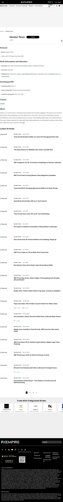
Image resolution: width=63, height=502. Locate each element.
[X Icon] (2, 450)
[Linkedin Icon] (9, 450)
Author (2, 31)
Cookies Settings (48, 456)
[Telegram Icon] (19, 450)
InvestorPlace (5, 76)
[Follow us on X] (54, 6)
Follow (33, 37)
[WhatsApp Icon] (22, 450)
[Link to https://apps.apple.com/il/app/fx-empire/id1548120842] (5, 456)
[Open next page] (36, 393)
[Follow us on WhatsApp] (57, 6)
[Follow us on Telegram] (62, 6)
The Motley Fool (52, 74)
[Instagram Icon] (15, 450)
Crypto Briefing (25, 74)
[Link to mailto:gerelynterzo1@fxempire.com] (61, 41)
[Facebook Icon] (6, 450)
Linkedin (2, 103)
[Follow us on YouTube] (59, 6)
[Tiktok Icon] (25, 450)
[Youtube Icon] (12, 450)
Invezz (18, 74)
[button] (3, 2)
